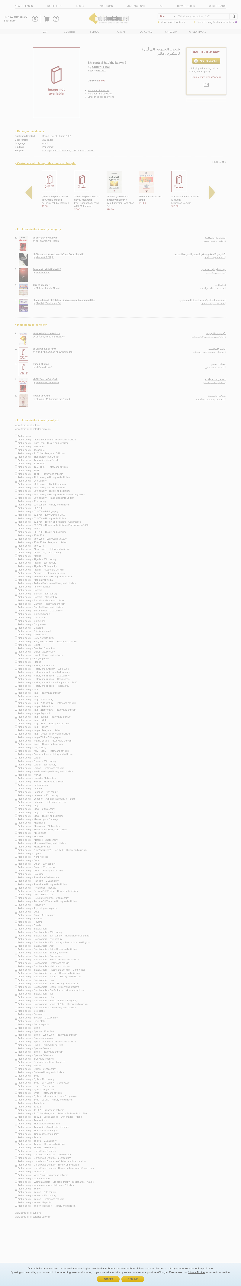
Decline (133, 1279)
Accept (108, 1279)
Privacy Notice (196, 1272)
